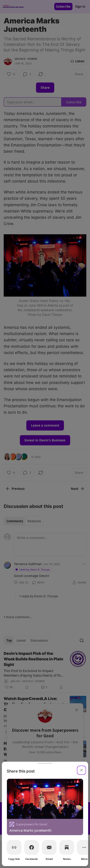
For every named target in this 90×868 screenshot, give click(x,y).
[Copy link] (14, 847)
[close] (81, 770)
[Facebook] (31, 847)
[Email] (49, 847)
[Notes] (66, 847)
